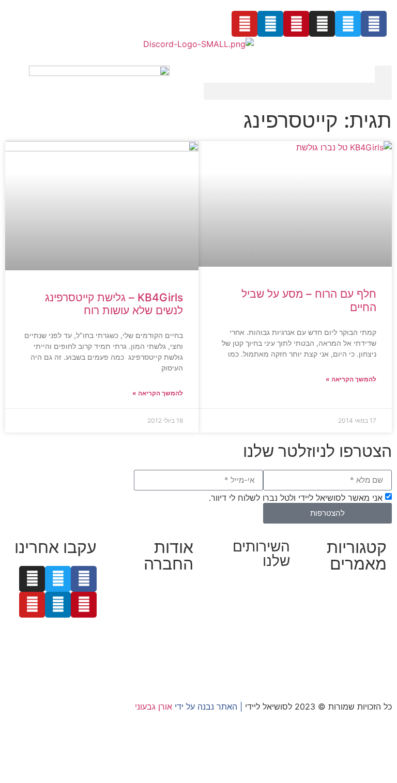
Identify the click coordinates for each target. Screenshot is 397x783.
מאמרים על (365, 601)
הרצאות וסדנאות (261, 671)
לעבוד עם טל (170, 601)
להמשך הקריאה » (351, 379)
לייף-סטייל (368, 651)
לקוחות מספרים (165, 613)
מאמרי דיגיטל (363, 626)
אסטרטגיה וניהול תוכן (253, 609)
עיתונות (136, 626)
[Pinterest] (296, 24)
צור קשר (178, 663)
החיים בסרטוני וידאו (352, 663)
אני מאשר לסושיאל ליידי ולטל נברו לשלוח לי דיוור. (296, 497)
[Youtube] (244, 24)
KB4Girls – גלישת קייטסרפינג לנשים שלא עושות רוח (114, 304)
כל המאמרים (364, 589)
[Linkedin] (270, 24)
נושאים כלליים (362, 638)
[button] (383, 74)
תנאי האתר (173, 651)
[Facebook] (374, 24)
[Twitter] (348, 24)
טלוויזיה (178, 638)
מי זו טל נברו (171, 589)
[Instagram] (322, 24)
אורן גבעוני (153, 706)
